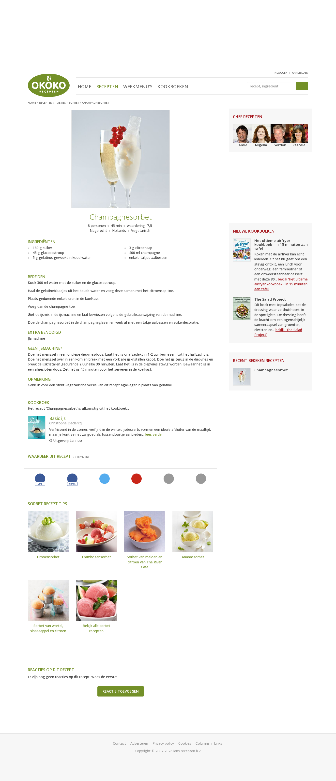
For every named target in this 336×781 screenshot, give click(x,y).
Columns (203, 743)
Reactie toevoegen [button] (121, 691)
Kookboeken (172, 86)
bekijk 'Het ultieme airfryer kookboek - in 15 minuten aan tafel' (281, 284)
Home (84, 86)
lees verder (154, 434)
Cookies (184, 743)
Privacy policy (163, 743)
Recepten (107, 86)
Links (218, 743)
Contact (119, 743)
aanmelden (300, 72)
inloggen (281, 72)
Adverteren (139, 743)
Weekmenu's (138, 86)
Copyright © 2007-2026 (153, 751)
